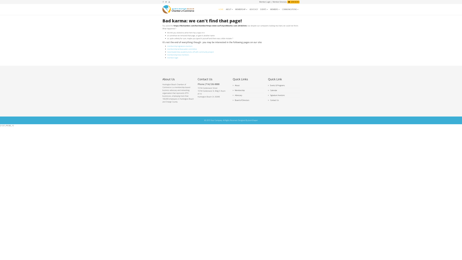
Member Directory (279, 2)
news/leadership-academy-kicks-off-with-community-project (190, 52)
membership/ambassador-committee (182, 49)
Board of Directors (241, 100)
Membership (240, 9)
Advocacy (254, 9)
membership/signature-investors (179, 46)
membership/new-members (178, 55)
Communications (289, 9)
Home (220, 9)
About (228, 9)
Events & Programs (277, 85)
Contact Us (274, 100)
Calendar (273, 90)
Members (274, 9)
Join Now (294, 2)
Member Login (264, 2)
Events (263, 9)
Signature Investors (277, 95)
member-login (172, 58)
